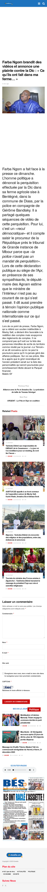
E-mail (5, 653)
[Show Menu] (39, 3)
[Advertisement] (23, 32)
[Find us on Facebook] (2, 885)
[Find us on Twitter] (5, 885)
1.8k (21, 755)
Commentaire (8, 613)
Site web (5, 663)
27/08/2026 (18, 589)
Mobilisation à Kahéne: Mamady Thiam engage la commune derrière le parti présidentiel (31, 719)
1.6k (39, 742)
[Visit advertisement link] (23, 808)
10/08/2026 (32, 726)
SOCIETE (16, 874)
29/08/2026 (18, 456)
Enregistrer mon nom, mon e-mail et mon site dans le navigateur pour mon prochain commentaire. (24, 674)
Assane (10, 456)
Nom (4, 642)
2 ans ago (5, 84)
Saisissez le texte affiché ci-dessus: (16, 690)
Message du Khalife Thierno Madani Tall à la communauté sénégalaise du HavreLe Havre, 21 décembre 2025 (22, 749)
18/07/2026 (32, 742)
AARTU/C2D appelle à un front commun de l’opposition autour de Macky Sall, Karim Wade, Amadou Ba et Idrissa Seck (22, 494)
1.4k (24, 543)
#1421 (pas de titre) (8, 871)
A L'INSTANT (9, 442)
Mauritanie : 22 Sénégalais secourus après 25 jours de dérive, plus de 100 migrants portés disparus (32, 736)
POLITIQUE (31, 871)
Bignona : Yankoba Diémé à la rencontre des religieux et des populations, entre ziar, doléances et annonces (23, 537)
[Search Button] (43, 3)
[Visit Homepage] (8, 3)
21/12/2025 (14, 755)
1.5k (24, 456)
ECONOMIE (7, 874)
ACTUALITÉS (21, 871)
